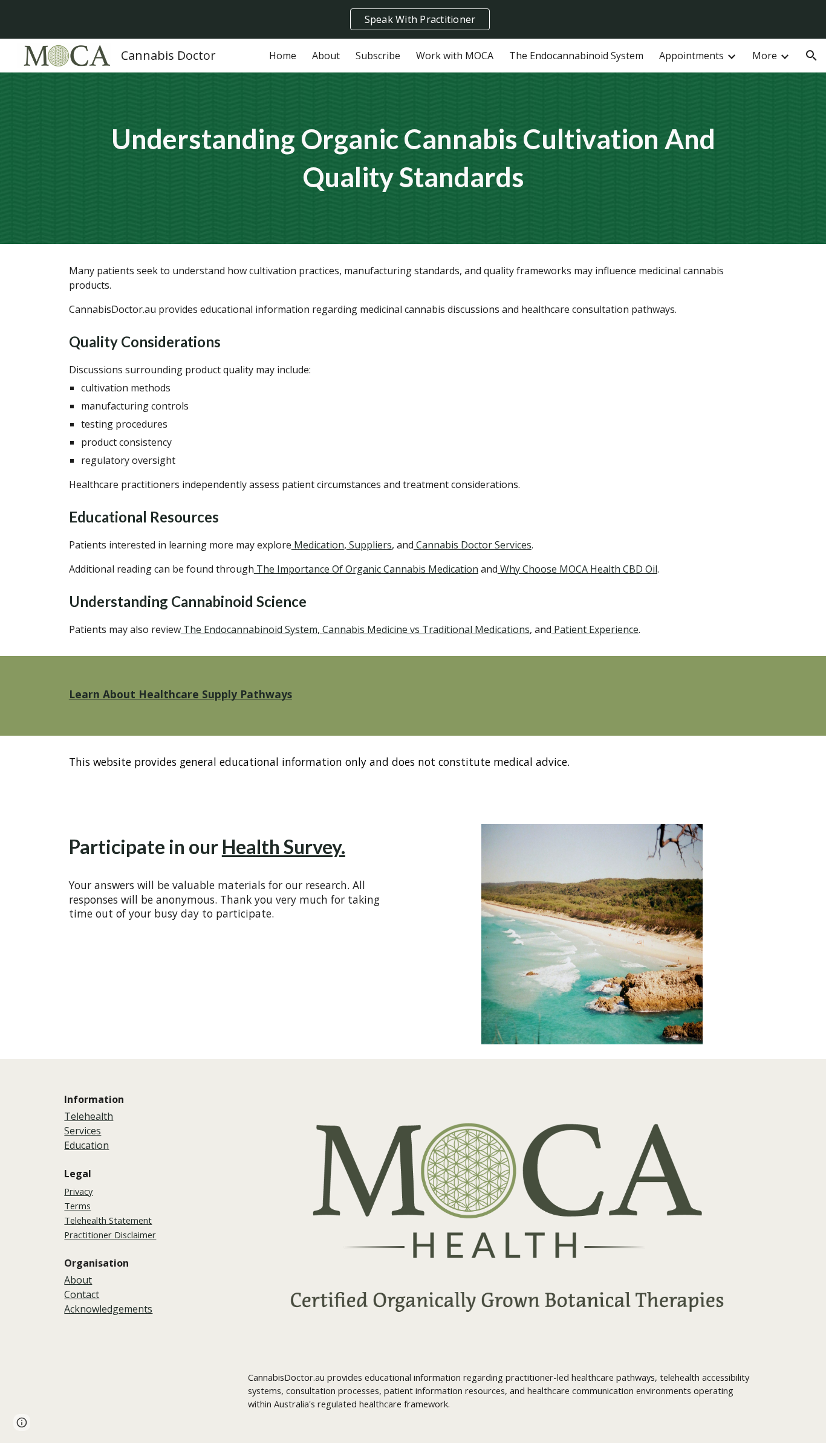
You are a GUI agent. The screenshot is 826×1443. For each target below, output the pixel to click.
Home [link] (282, 55)
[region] (413, 19)
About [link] (326, 55)
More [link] (764, 55)
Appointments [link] (691, 55)
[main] (413, 158)
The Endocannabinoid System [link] (576, 55)
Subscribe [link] (378, 55)
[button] (811, 55)
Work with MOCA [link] (454, 55)
